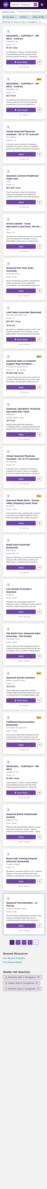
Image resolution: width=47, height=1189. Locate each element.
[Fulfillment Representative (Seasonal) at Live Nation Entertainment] (24, 733)
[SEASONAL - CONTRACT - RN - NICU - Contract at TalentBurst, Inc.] (24, 48)
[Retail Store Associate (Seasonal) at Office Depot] (24, 556)
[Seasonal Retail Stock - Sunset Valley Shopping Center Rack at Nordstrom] (24, 511)
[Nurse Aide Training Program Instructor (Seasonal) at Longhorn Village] (24, 869)
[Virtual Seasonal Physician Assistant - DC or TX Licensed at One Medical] (24, 142)
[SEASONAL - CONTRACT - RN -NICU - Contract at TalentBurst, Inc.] (24, 96)
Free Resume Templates (14, 958)
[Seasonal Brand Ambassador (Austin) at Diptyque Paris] (24, 825)
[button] (21, 62)
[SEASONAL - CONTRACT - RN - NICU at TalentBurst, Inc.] (24, 779)
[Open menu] (42, 4)
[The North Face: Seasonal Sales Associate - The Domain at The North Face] (24, 644)
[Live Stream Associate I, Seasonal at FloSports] (24, 600)
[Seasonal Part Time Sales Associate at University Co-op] (24, 279)
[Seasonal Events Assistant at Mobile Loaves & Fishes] (24, 689)
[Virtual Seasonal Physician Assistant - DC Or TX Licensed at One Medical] (24, 467)
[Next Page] (36, 942)
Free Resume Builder (12, 962)
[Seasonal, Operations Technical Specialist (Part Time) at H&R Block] (24, 421)
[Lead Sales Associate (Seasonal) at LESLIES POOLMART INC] (24, 325)
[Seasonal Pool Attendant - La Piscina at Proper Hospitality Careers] (24, 914)
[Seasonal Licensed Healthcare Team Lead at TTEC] (24, 188)
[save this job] (39, 62)
